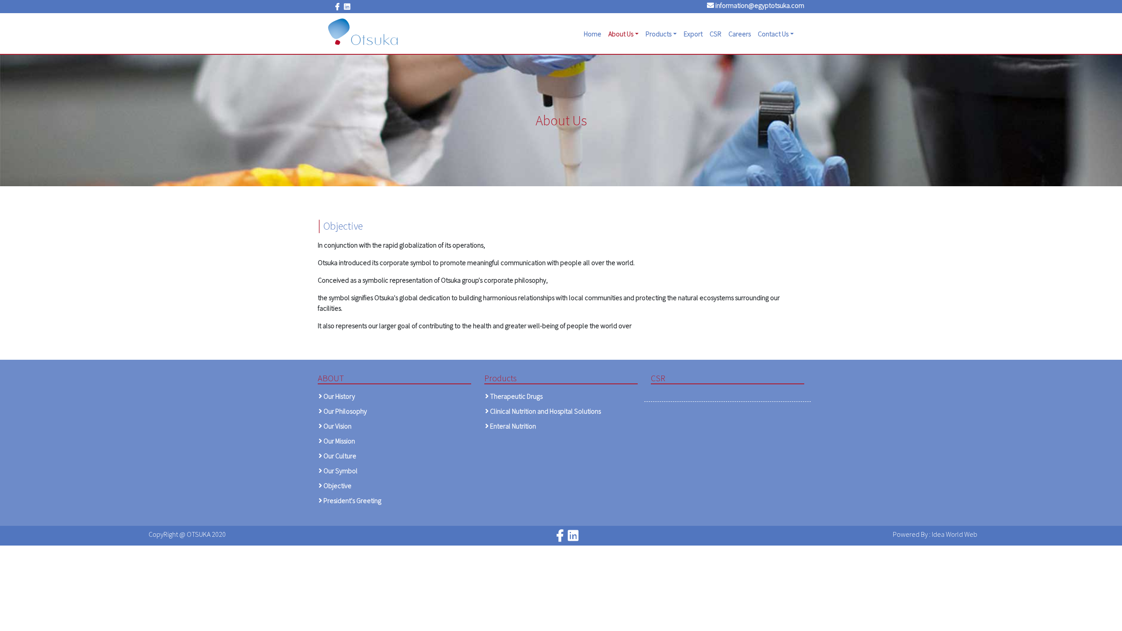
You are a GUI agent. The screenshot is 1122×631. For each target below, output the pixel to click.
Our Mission (338, 440)
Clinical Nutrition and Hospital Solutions (545, 411)
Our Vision (337, 426)
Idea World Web (954, 534)
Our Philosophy (344, 411)
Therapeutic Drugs (516, 396)
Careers (739, 33)
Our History (338, 396)
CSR (715, 33)
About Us (620, 33)
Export (693, 33)
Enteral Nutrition (512, 426)
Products (658, 33)
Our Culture (339, 455)
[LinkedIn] (347, 6)
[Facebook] (337, 6)
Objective (337, 485)
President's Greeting (351, 500)
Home (594, 33)
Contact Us (773, 33)
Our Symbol (340, 470)
